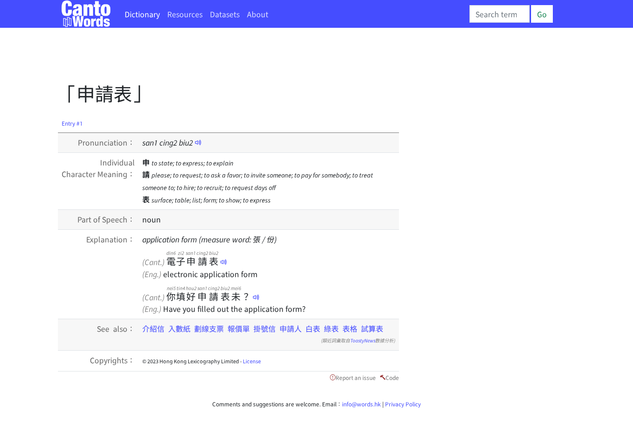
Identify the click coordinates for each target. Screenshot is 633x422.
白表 (312, 328)
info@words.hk (361, 404)
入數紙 (179, 328)
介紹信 (153, 328)
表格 (349, 328)
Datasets (225, 13)
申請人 (290, 328)
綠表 (331, 328)
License (252, 361)
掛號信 (264, 328)
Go (542, 13)
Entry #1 (72, 123)
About (257, 13)
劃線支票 (209, 328)
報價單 (239, 328)
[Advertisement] (226, 58)
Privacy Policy (403, 404)
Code (392, 377)
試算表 (372, 328)
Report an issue (355, 377)
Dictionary (142, 13)
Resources (185, 13)
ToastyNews (362, 340)
